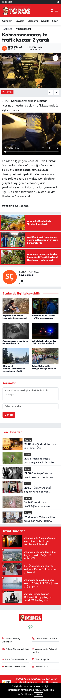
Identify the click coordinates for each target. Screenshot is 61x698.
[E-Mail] (21, 281)
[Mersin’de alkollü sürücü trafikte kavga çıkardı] (45, 305)
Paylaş (9, 91)
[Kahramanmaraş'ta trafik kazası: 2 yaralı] (30, 70)
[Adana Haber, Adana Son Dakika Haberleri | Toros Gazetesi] (16, 10)
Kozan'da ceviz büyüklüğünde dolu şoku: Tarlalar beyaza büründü (38, 504)
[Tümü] (57, 432)
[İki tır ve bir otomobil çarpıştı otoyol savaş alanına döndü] (16, 356)
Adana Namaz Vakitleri (17, 648)
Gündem (7, 21)
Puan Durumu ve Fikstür (16, 659)
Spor (55, 21)
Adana (28, 513)
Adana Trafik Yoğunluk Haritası (44, 650)
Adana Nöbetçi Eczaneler (11, 640)
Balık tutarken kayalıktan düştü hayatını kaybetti (44, 342)
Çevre (27, 498)
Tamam (39, 694)
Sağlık (45, 21)
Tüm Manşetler (42, 659)
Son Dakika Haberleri (15, 666)
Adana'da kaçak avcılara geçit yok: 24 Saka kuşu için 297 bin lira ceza (39, 460)
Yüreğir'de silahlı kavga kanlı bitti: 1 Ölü (40, 445)
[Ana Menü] (56, 10)
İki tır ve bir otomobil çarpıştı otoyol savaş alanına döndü (14, 368)
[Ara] (52, 10)
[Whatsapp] (30, 627)
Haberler (7, 29)
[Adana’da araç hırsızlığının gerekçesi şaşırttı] (16, 330)
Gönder (9, 414)
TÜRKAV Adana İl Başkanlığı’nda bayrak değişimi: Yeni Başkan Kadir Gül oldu (39, 489)
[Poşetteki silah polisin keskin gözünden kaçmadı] (16, 305)
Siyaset (20, 21)
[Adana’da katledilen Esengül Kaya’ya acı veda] (45, 356)
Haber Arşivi (42, 666)
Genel (27, 454)
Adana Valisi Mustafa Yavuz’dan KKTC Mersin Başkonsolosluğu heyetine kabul (39, 519)
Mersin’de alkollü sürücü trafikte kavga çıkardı (43, 316)
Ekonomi (33, 21)
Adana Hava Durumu (46, 638)
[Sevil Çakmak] (10, 276)
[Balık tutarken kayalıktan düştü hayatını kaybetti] (45, 330)
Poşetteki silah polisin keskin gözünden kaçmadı (15, 316)
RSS (8, 682)
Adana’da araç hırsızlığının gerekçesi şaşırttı (15, 342)
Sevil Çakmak (26, 274)
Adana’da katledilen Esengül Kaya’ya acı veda (44, 367)
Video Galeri (23, 29)
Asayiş (28, 440)
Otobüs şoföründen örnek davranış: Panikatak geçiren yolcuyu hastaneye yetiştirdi (38, 475)
